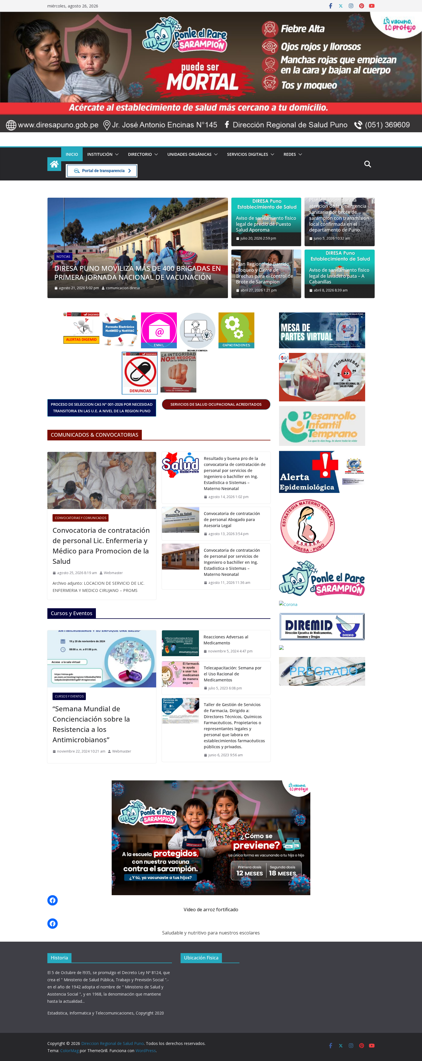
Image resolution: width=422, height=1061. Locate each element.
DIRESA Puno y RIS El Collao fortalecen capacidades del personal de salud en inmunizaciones (125, 268)
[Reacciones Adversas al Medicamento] (180, 644)
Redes (290, 154)
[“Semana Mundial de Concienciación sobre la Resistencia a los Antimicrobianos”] (101, 658)
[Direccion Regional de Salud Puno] (54, 164)
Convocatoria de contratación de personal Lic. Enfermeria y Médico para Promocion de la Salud (101, 545)
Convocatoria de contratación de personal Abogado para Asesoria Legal (232, 519)
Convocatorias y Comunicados (80, 518)
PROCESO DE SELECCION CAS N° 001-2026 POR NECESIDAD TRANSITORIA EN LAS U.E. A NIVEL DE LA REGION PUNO (102, 407)
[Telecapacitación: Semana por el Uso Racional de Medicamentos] (180, 678)
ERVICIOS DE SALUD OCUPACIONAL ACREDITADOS (216, 404)
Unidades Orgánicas (189, 154)
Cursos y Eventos (69, 696)
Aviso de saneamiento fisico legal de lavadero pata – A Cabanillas (339, 276)
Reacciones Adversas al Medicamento (226, 640)
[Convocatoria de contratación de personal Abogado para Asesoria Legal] (180, 524)
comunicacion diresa (133, 287)
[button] (116, 154)
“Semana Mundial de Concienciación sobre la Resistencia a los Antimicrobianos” (91, 724)
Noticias (71, 248)
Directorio (140, 154)
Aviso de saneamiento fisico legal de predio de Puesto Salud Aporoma (266, 224)
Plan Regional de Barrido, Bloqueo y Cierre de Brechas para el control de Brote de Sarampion (264, 273)
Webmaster (113, 572)
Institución (100, 154)
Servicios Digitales (247, 154)
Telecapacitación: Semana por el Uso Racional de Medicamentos (233, 674)
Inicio (72, 154)
